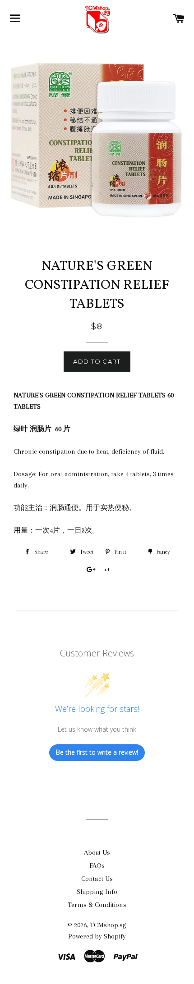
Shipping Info (97, 892)
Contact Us (97, 879)
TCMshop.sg (108, 925)
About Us (97, 852)
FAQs (97, 865)
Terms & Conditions (97, 905)
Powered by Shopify (97, 936)
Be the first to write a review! (97, 752)
